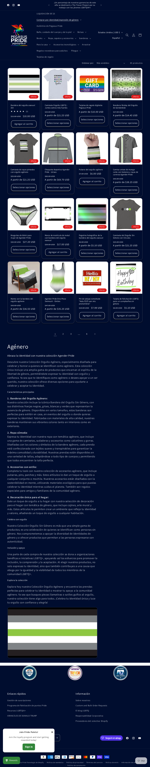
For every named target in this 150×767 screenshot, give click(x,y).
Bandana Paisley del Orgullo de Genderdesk (125, 106)
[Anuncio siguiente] (101, 5)
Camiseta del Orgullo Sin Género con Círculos (123, 236)
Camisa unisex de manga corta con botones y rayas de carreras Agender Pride (125, 172)
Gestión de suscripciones (19, 700)
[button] (59, 20)
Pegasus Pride (21, 762)
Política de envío (112, 762)
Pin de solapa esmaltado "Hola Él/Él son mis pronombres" (89, 301)
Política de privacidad (74, 762)
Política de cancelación (76, 765)
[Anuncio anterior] (49, 5)
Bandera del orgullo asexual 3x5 (23, 106)
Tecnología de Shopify (35, 762)
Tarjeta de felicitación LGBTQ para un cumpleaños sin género (125, 301)
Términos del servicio (94, 762)
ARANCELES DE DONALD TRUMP (22, 715)
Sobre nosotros (83, 700)
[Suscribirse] (56, 737)
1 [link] (55, 333)
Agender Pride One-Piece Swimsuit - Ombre (55, 300)
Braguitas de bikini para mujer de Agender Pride (21, 236)
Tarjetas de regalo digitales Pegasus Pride (90, 106)
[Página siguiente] (95, 334)
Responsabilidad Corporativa (89, 715)
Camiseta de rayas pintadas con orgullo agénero (23, 170)
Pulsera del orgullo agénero (91, 169)
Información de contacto (130, 762)
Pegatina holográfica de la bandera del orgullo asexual (91, 236)
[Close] (52, 732)
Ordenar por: (88, 63)
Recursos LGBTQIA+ (16, 710)
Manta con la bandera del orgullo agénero (22, 300)
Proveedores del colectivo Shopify (92, 721)
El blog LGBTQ (82, 710)
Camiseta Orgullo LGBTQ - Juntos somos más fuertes (56, 106)
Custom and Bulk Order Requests (91, 705)
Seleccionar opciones (58, 123)
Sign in (29, 747)
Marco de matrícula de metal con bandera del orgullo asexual (57, 238)
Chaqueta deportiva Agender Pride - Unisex (57, 170)
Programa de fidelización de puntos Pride (27, 705)
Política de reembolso (55, 762)
